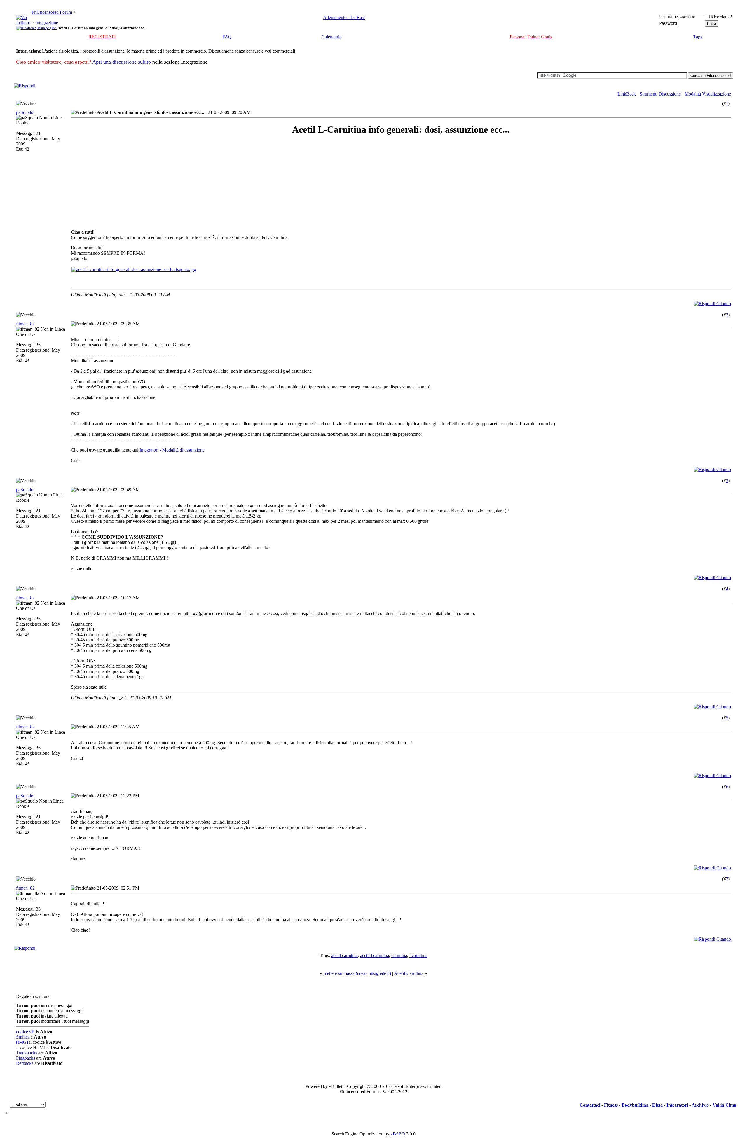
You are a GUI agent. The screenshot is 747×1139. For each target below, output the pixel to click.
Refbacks (24, 1063)
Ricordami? (721, 16)
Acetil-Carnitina (408, 973)
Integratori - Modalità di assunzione (172, 449)
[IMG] (22, 1042)
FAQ (227, 36)
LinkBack (626, 93)
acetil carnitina (344, 955)
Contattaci (590, 1104)
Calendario (332, 36)
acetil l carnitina (374, 955)
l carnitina (418, 955)
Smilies (22, 1036)
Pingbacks (25, 1057)
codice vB (25, 1031)
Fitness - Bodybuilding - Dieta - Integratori (646, 1104)
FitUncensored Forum (52, 12)
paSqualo (24, 112)
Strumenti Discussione (660, 93)
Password (668, 23)
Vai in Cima (724, 1104)
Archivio (700, 1104)
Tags (697, 36)
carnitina (399, 955)
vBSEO (397, 1133)
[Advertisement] (123, 182)
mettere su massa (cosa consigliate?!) (357, 973)
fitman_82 (25, 323)
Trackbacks (26, 1052)
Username (668, 16)
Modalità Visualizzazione (708, 93)
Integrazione (46, 22)
